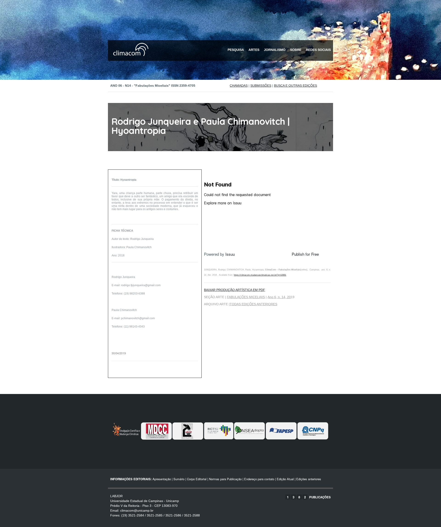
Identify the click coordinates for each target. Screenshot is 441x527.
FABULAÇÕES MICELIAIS (246, 297)
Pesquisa (236, 50)
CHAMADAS (239, 85)
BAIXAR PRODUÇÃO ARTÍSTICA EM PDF (234, 290)
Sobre (295, 50)
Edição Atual (285, 479)
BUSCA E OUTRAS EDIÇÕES (295, 85)
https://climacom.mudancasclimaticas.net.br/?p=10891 (260, 275)
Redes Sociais (318, 50)
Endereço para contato (258, 479)
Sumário (178, 479)
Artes (254, 50)
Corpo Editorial (196, 479)
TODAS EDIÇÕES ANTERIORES (253, 304)
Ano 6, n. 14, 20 (279, 297)
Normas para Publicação (225, 479)
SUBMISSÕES (260, 85)
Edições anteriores (308, 479)
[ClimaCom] (129, 59)
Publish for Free (305, 254)
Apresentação (162, 479)
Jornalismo (275, 50)
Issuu (230, 254)
